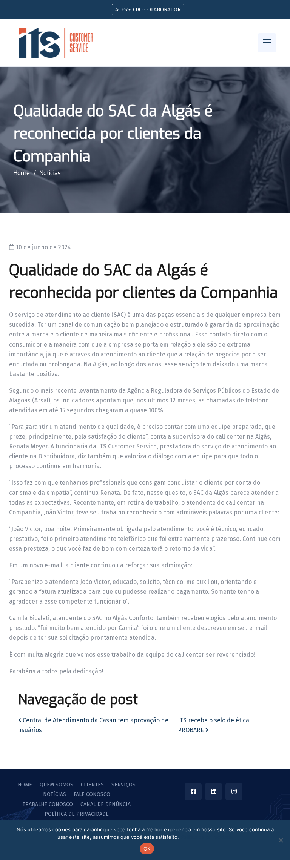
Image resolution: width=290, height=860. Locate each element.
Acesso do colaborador (148, 9)
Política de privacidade (77, 814)
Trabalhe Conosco (48, 804)
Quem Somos (56, 785)
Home (22, 173)
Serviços (123, 785)
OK (147, 849)
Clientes (92, 785)
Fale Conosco (92, 794)
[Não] (280, 840)
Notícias (50, 173)
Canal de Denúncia (105, 804)
